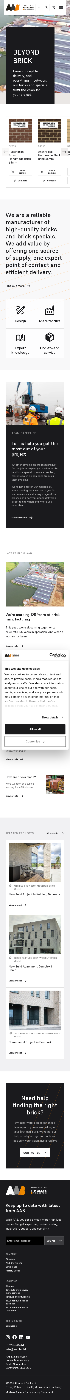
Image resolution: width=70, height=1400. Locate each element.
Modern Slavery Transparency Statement (29, 1392)
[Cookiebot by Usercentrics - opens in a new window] (50, 655)
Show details (49, 717)
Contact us (11, 1325)
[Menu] (61, 7)
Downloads (11, 1266)
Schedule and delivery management (17, 1291)
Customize (33, 741)
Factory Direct (13, 1270)
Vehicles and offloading (18, 1296)
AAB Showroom (14, 1262)
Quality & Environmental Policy (44, 1387)
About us (10, 1259)
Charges (10, 1286)
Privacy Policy (13, 1387)
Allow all (35, 729)
